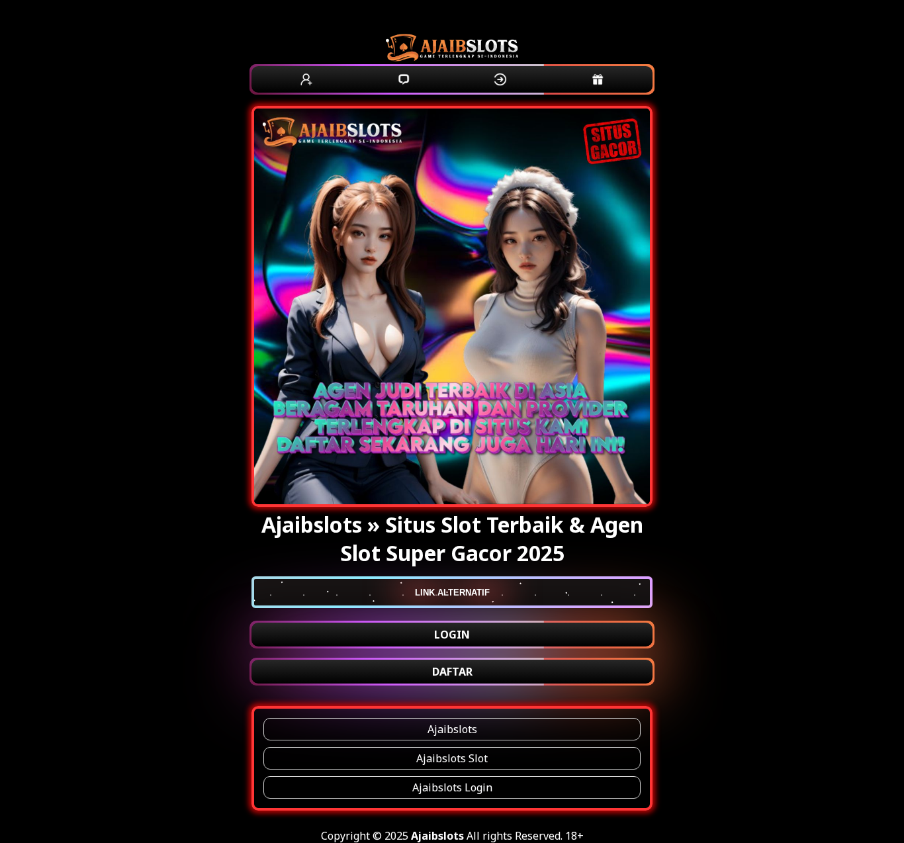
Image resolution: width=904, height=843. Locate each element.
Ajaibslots (452, 729)
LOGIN (452, 634)
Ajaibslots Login (452, 787)
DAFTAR (452, 671)
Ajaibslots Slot (452, 758)
